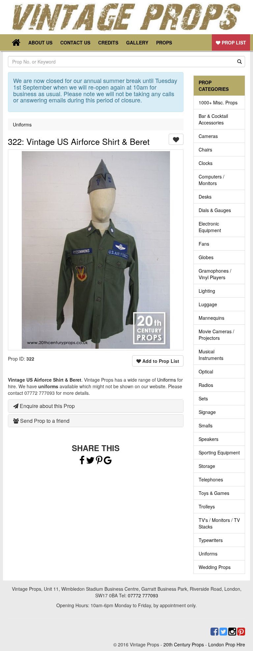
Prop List (233, 42)
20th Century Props (183, 644)
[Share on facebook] (82, 461)
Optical (206, 371)
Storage (207, 466)
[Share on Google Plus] (108, 461)
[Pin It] (99, 461)
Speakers (208, 439)
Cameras (208, 136)
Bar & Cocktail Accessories (213, 119)
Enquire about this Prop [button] (46, 406)
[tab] (95, 406)
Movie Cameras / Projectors (216, 334)
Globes (206, 257)
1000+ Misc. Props (218, 102)
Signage (207, 412)
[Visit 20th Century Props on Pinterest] (240, 631)
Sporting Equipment (219, 452)
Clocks (205, 163)
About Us (40, 42)
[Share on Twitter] (91, 461)
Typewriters (211, 540)
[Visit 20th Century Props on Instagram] (231, 631)
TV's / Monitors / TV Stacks (219, 523)
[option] (95, 249)
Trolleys (207, 506)
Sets (203, 398)
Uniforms (22, 124)
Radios (206, 385)
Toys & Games (214, 493)
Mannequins (211, 317)
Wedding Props (215, 567)
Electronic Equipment (210, 226)
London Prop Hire (226, 644)
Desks (205, 196)
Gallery (137, 42)
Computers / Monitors (211, 179)
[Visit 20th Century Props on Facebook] (214, 631)
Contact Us (75, 42)
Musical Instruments (211, 354)
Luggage (208, 304)
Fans (204, 243)
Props (164, 42)
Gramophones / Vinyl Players (215, 274)
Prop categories (214, 85)
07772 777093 (143, 595)
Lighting (207, 290)
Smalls (205, 425)
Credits (108, 42)
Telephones (211, 479)
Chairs (205, 149)
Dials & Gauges (215, 210)
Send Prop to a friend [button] (44, 420)
